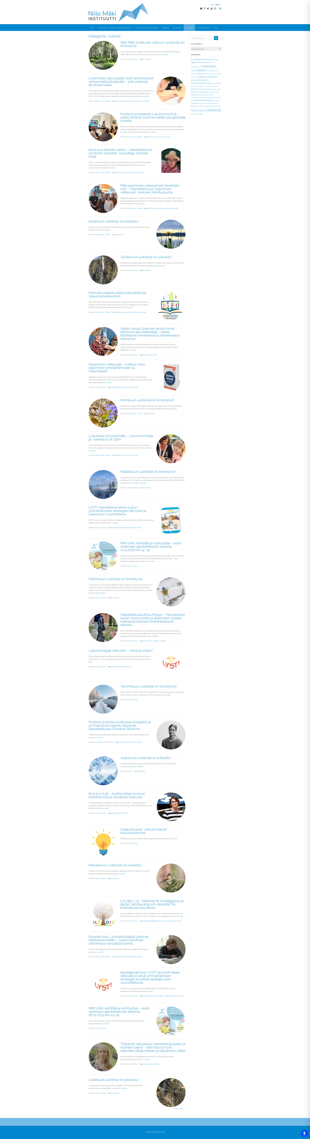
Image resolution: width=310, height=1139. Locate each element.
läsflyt (160, 921)
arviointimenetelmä (123, 101)
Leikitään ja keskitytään (214, 83)
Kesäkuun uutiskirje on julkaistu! (113, 221)
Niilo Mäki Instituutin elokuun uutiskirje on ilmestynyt (152, 44)
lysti (129, 666)
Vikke (200, 114)
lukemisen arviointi (212, 86)
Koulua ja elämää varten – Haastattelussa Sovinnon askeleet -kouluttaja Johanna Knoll (120, 153)
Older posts (180, 1108)
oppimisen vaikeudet (164, 208)
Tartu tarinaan (204, 106)
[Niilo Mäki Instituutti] (118, 12)
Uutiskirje (147, 59)
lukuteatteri (204, 92)
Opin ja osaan (209, 97)
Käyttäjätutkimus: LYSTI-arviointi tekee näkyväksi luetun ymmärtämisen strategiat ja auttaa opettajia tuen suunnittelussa (150, 977)
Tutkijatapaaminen (215, 106)
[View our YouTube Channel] (212, 8)
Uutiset (189, 28)
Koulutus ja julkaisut (146, 28)
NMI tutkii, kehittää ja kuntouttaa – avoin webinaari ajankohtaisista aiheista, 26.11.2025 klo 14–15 (119, 1011)
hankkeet (120, 312)
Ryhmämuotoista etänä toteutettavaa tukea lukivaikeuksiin (117, 294)
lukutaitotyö (132, 957)
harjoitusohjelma (210, 70)
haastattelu (121, 172)
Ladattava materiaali (207, 76)
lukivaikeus (135, 312)
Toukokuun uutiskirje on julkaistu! (146, 257)
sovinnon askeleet (131, 172)
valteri (155, 355)
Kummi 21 (193, 77)
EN (216, 28)
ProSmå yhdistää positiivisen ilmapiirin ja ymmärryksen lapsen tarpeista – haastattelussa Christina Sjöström (120, 725)
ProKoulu (131, 742)
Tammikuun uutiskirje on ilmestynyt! (148, 686)
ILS (217, 71)
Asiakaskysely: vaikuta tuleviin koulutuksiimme (143, 831)
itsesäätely (194, 74)
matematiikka (195, 95)
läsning (165, 921)
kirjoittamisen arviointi (213, 74)
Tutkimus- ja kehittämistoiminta (115, 28)
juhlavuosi (202, 73)
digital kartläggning (150, 921)
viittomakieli (194, 114)
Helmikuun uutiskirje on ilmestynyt (116, 579)
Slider (97, 101)
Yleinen (135, 59)
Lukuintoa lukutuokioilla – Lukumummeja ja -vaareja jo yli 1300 (121, 437)
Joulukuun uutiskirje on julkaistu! (145, 758)
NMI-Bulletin (205, 95)
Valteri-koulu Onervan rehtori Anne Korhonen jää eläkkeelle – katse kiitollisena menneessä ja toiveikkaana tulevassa (149, 334)
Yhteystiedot (204, 28)
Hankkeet (98, 742)
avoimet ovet (213, 59)
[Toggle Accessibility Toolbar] (304, 1133)
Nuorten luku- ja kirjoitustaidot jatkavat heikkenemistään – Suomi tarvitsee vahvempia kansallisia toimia (118, 940)
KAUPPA (165, 28)
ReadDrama (195, 106)
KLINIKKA (177, 28)
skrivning (178, 921)
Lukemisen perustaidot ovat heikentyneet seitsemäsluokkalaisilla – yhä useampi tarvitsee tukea (121, 81)
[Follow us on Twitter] (208, 8)
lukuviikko (212, 92)
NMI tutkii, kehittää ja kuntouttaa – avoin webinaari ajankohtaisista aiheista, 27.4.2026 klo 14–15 (150, 546)
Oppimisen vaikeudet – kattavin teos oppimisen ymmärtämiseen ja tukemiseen (117, 367)
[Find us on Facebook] (204, 8)
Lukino (194, 89)
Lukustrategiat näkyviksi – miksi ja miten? (121, 651)
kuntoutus (127, 312)
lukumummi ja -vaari (155, 137)
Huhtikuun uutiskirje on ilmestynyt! (147, 400)
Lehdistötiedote (117, 387)
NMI (92, 28)
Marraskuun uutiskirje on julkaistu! (115, 865)
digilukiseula (195, 62)
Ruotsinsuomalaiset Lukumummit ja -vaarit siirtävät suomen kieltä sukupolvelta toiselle (152, 117)
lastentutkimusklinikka (200, 80)
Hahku (193, 71)
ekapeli (203, 62)
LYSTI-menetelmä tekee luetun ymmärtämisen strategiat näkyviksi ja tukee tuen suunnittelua (117, 510)
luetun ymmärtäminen (120, 666)
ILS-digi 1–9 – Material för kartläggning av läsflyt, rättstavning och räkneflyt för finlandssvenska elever (152, 904)
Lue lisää (164, 54)
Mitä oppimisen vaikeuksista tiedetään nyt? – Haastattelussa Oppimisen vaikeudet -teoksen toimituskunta (149, 189)
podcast (203, 103)
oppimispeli (216, 100)
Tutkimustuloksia (136, 101)
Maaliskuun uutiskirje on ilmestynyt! (148, 472)
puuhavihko (215, 103)
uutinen (139, 957)
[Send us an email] (201, 8)
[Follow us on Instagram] (215, 8)
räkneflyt (171, 921)
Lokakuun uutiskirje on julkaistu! (113, 1080)
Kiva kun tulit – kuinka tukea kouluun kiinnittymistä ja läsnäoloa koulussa (117, 795)
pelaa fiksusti (195, 103)
